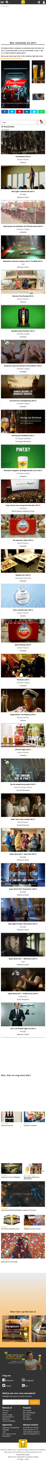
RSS (26, 1386)
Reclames (6, 6)
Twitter (8, 1386)
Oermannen (20, 156)
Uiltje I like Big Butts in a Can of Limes (31, 1435)
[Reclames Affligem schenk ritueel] (34, 1220)
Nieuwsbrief (6, 1436)
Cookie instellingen (8, 1421)
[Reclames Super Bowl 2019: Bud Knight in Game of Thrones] (23, 1194)
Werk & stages (7, 1415)
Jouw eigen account (9, 1434)
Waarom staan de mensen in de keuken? (20, 366)
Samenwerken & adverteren (8, 1418)
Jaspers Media (33, 1457)
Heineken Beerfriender (20, 331)
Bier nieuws (27, 1415)
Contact (5, 1413)
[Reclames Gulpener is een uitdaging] (11, 1168)
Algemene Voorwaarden (10, 1428)
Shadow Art (20, 575)
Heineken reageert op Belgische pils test (20, 470)
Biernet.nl (11, 1457)
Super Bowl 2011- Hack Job (20, 854)
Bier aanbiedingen (29, 1413)
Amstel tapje (20, 749)
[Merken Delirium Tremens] (34, 1117)
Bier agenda (27, 1419)
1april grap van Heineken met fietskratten (20, 226)
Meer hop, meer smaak (20, 819)
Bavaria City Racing (20, 296)
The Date (20, 680)
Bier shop (26, 1417)
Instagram (29, 1380)
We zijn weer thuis (20, 540)
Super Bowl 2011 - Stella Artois (20, 993)
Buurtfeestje (20, 645)
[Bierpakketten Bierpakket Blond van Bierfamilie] (34, 1168)
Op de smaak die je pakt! (20, 784)
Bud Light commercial (20, 191)
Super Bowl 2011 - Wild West (20, 959)
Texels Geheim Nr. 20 (30, 1430)
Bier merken (27, 1410)
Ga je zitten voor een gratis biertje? (20, 505)
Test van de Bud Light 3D (20, 1028)
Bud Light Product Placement (20, 924)
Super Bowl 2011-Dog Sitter (20, 889)
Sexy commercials (20, 610)
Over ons (5, 1410)
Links (4, 1432)
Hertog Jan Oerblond (20, 435)
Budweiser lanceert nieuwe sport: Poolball (20, 261)
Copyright (5, 1430)
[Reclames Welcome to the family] (23, 1245)
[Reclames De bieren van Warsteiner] (11, 1220)
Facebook (9, 1380)
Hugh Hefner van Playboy (20, 714)
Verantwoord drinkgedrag (20, 401)
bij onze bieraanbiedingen (11, 58)
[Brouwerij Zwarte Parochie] (11, 1117)
